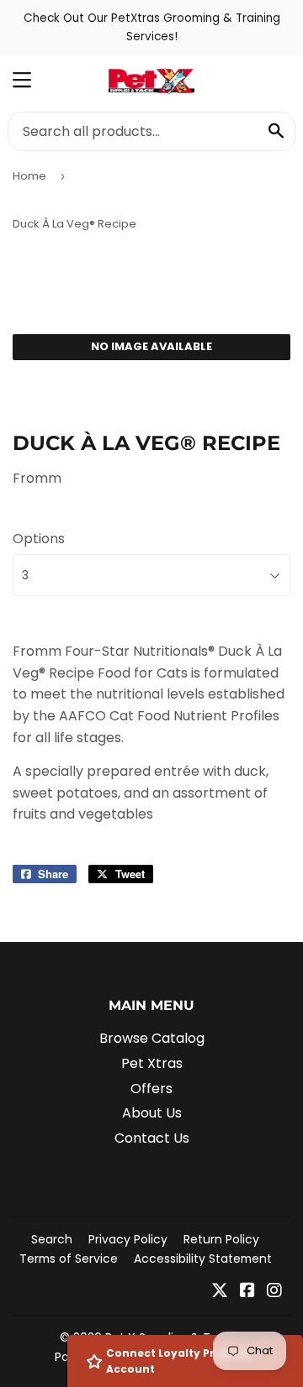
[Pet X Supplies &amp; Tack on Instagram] (274, 1291)
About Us (152, 1113)
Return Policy (221, 1239)
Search (51, 1239)
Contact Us (151, 1138)
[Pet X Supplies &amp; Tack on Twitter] (219, 1291)
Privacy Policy (127, 1239)
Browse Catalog (152, 1038)
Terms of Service (68, 1258)
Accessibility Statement (203, 1258)
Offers (151, 1088)
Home (29, 176)
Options (39, 538)
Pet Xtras (152, 1063)
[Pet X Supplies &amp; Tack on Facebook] (247, 1291)
